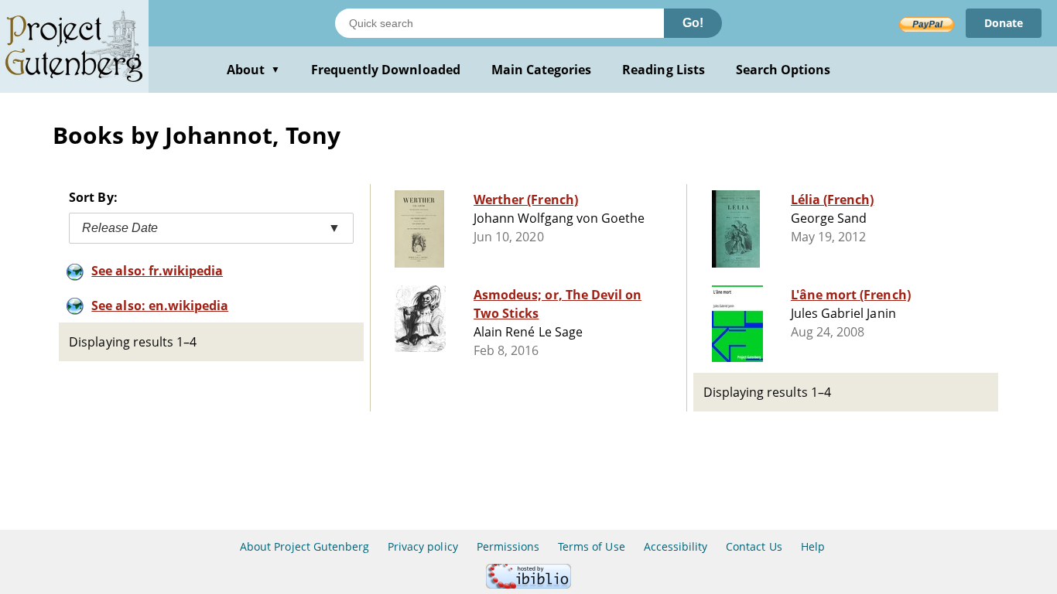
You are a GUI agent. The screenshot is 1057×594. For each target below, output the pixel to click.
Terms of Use (591, 546)
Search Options (783, 69)
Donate (1003, 22)
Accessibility (676, 546)
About (253, 69)
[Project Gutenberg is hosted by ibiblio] (528, 584)
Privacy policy (423, 546)
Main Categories (541, 69)
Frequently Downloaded (385, 69)
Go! (692, 22)
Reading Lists (663, 69)
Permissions (508, 546)
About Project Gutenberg (304, 546)
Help (813, 546)
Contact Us (754, 546)
